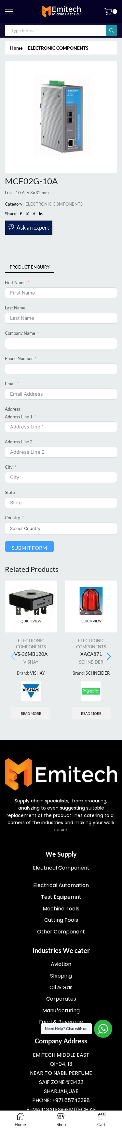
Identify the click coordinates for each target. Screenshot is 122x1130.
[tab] (29, 267)
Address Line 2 (19, 441)
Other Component (61, 931)
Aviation (61, 964)
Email (10, 383)
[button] (109, 656)
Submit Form (29, 548)
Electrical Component (61, 868)
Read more (31, 713)
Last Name (15, 307)
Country (12, 517)
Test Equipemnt (61, 897)
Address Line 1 (19, 416)
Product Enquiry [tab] (29, 267)
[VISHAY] (31, 691)
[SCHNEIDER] (91, 691)
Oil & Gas (61, 987)
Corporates (61, 999)
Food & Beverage (61, 1022)
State (10, 492)
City (9, 467)
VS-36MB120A (30, 654)
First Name (15, 282)
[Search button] (111, 30)
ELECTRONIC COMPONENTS (58, 48)
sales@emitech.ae (71, 1109)
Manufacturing (61, 1010)
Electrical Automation (61, 885)
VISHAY (30, 662)
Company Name (20, 333)
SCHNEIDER (91, 662)
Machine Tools (61, 908)
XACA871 (91, 654)
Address (12, 409)
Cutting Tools (61, 920)
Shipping (61, 976)
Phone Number (19, 358)
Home (16, 48)
